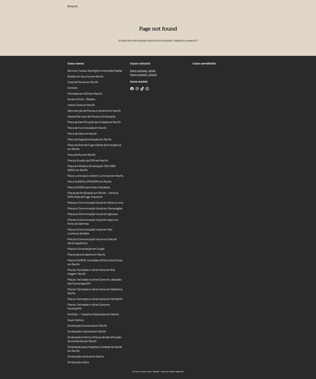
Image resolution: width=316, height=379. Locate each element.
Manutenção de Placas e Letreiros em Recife (94, 110)
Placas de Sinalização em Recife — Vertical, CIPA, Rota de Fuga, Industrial (93, 195)
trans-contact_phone (143, 74)
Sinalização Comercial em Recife (87, 325)
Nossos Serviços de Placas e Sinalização (91, 116)
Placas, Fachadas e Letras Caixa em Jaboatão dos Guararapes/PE (94, 281)
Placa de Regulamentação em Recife (89, 139)
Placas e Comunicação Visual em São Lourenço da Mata (89, 231)
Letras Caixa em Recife (81, 105)
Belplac (72, 6)
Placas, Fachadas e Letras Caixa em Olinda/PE (94, 299)
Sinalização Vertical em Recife (85, 356)
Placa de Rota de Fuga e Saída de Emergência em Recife (94, 147)
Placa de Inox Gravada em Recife (86, 128)
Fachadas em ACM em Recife (84, 93)
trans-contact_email (143, 70)
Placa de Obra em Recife (82, 133)
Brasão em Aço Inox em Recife (85, 76)
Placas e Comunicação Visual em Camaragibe (94, 208)
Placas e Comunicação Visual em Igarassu (92, 214)
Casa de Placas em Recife (82, 82)
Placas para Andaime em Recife (86, 254)
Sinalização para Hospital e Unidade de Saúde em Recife (94, 349)
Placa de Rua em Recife (81, 154)
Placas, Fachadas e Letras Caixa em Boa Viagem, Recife (91, 272)
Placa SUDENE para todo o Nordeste (88, 187)
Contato (72, 88)
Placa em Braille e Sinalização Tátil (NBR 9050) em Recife (91, 168)
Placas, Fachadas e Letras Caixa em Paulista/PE (88, 306)
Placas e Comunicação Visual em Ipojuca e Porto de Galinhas (92, 221)
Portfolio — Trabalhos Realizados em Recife (93, 314)
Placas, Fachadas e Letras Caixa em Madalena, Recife (95, 291)
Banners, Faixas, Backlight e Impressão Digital (94, 70)
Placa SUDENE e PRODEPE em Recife (89, 181)
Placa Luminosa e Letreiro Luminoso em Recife (95, 176)
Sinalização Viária (78, 362)
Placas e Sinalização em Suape (86, 249)
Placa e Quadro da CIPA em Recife (87, 160)
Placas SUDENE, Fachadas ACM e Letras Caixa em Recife (94, 262)
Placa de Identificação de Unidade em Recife (94, 122)
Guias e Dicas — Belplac (81, 99)
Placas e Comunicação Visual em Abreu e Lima (95, 202)
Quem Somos (75, 320)
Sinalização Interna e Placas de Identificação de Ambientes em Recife (94, 339)
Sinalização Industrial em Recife (86, 331)
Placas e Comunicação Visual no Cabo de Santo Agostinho (92, 241)
